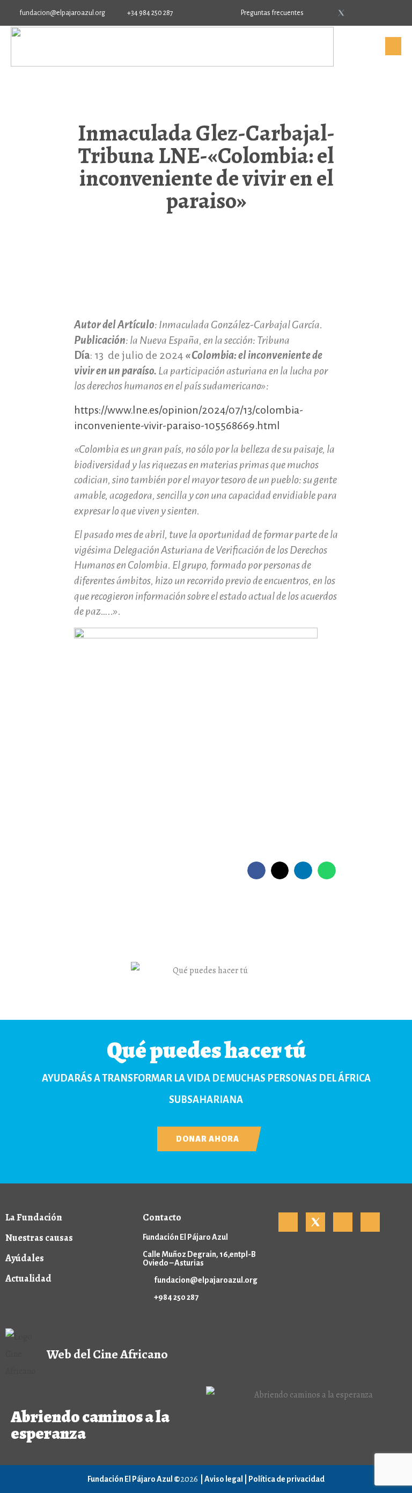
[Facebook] (323, 12)
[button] (256, 871)
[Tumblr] (376, 12)
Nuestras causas (39, 1237)
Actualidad (28, 1278)
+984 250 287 (176, 1297)
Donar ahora (207, 1139)
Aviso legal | (226, 1479)
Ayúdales (24, 1258)
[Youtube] (358, 12)
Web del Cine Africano (107, 1354)
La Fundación (33, 1217)
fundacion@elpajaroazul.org (206, 1280)
